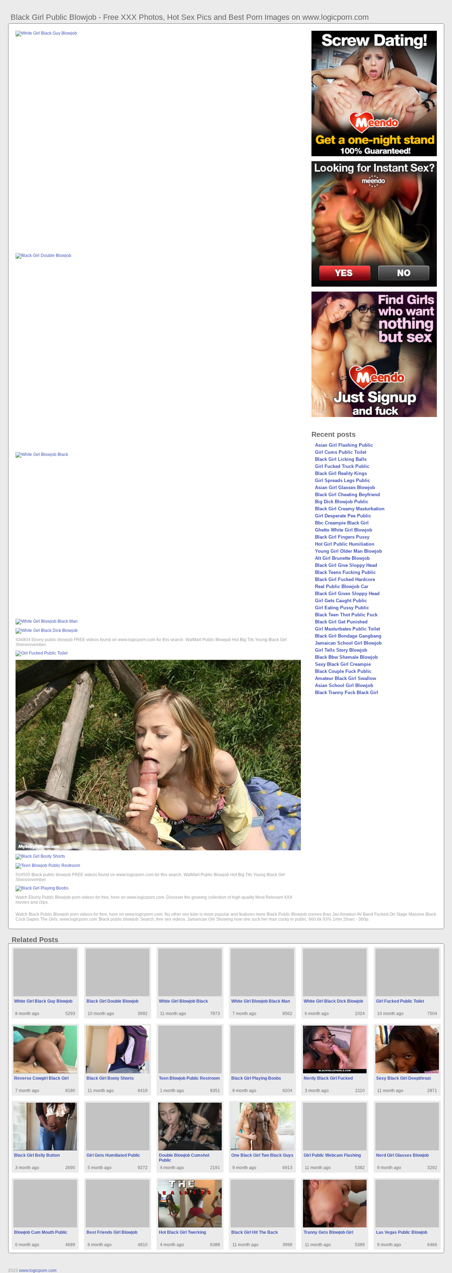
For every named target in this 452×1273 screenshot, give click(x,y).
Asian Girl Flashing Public (344, 445)
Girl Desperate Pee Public (343, 515)
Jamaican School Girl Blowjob (348, 643)
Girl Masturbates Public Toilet (347, 629)
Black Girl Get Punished (341, 621)
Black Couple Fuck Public (343, 671)
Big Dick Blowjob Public (341, 501)
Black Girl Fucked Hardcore (345, 579)
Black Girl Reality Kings (341, 473)
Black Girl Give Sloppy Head (346, 565)
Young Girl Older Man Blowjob (348, 551)
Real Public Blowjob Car (341, 586)
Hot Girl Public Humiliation (344, 544)
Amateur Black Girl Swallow (345, 678)
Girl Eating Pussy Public (342, 607)
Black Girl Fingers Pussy (342, 537)
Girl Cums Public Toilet (340, 452)
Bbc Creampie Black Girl (342, 523)
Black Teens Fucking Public (345, 572)
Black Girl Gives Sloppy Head (347, 593)
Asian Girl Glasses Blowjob (345, 487)
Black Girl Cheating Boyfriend (347, 494)
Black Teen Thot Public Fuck (346, 614)
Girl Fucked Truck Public (342, 466)
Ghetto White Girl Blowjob (343, 530)
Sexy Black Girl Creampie (343, 664)
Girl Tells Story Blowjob (341, 650)
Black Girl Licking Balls (341, 459)
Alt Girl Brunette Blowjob (342, 558)
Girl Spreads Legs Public (342, 480)
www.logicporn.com (37, 1270)
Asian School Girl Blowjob (344, 685)
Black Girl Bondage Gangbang (348, 636)
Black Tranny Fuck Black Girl (346, 692)
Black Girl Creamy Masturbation (350, 508)
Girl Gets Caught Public (341, 600)
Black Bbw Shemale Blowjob (346, 657)
